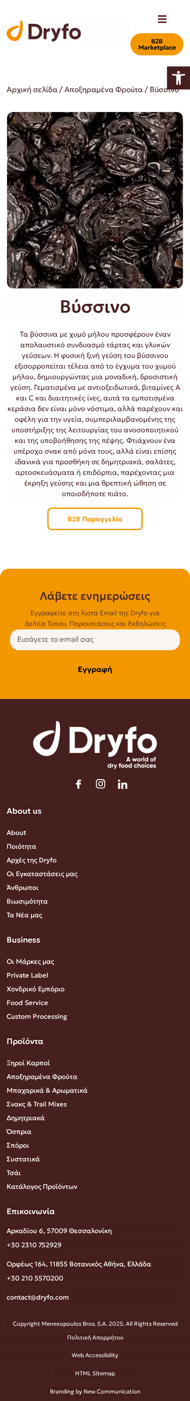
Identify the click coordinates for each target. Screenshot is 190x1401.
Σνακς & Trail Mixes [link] (37, 1104)
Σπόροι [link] (18, 1145)
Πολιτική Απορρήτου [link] (95, 1337)
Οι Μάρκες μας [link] (30, 961)
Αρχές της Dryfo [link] (32, 860)
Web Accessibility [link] (95, 1355)
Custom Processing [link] (37, 1016)
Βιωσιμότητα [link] (27, 901)
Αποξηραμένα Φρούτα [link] (104, 89)
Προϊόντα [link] (25, 1041)
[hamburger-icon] (162, 20)
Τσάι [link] (14, 1172)
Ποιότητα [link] (21, 846)
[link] (178, 77)
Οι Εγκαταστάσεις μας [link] (42, 873)
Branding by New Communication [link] (95, 1391)
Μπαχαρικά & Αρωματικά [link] (47, 1090)
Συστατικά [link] (23, 1159)
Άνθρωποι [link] (22, 887)
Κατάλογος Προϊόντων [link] (42, 1186)
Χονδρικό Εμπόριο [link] (36, 989)
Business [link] (23, 940)
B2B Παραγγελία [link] (95, 519)
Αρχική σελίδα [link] (32, 89)
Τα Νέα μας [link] (24, 915)
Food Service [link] (27, 1002)
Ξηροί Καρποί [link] (28, 1063)
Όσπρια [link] (19, 1131)
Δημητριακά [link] (26, 1118)
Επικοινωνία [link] (31, 1211)
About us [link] (24, 811)
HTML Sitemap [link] (95, 1373)
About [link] (16, 832)
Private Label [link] (27, 975)
